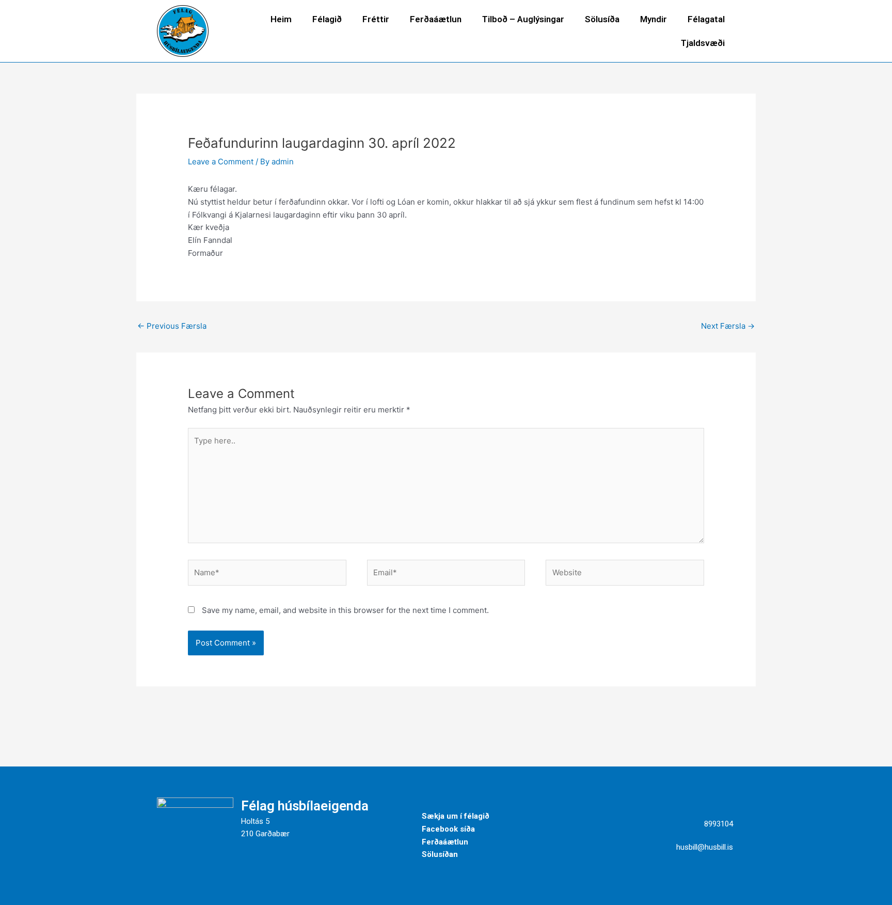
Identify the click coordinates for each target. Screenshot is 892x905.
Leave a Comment (220, 161)
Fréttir (375, 19)
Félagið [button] (327, 19)
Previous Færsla (171, 326)
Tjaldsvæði (703, 43)
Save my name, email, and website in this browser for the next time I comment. (345, 610)
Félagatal (706, 19)
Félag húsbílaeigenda (305, 806)
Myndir (653, 19)
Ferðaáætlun (435, 19)
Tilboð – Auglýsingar (523, 19)
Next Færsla (728, 326)
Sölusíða (602, 19)
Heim (281, 19)
